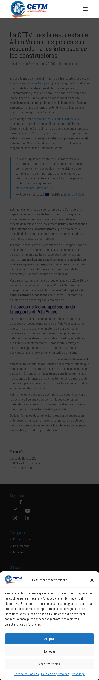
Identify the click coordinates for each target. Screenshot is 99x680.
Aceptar (49, 638)
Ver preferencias (49, 664)
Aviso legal (78, 674)
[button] (92, 580)
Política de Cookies (26, 674)
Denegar (49, 651)
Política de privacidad (55, 674)
